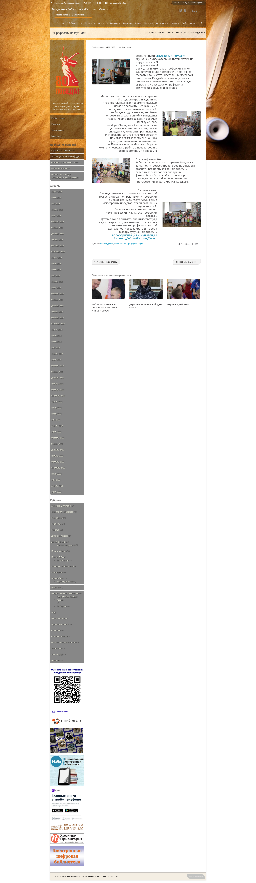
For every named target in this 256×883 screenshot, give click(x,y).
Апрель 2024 (57, 353)
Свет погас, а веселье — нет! (64, 162)
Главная (60, 23)
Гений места (57, 518)
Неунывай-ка (120, 243)
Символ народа (176, 304)
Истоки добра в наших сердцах (65, 156)
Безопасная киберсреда (62, 512)
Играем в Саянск (59, 551)
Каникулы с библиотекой (62, 566)
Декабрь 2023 (57, 377)
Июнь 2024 (56, 341)
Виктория (126, 47)
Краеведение (57, 572)
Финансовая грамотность (63, 642)
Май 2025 (55, 275)
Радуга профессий (65, 581)
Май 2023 (55, 419)
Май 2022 (55, 480)
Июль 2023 (56, 407)
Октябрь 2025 (57, 245)
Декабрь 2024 (57, 305)
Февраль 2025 (57, 293)
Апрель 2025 (57, 281)
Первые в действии (103, 304)
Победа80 (61, 606)
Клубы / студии (188, 23)
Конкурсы (174, 23)
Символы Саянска (59, 636)
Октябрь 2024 (57, 317)
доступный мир (58, 542)
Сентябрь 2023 (58, 395)
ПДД (53, 612)
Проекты (89, 23)
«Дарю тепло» (137, 304)
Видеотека (148, 23)
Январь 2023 (57, 444)
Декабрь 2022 (57, 450)
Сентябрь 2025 (58, 251)
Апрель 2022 (57, 486)
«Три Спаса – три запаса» (62, 150)
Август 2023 (56, 401)
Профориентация (173, 32)
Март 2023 (56, 431)
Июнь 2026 (56, 197)
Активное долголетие (61, 506)
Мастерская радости (66, 545)
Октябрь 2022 (57, 462)
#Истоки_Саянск (146, 238)
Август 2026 (56, 191)
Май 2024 (55, 347)
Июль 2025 (56, 263)
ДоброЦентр (62, 560)
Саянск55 (55, 630)
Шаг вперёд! (56, 654)
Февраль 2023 (57, 437)
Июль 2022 (56, 474)
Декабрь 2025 (57, 233)
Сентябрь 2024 (58, 323)
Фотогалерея (162, 23)
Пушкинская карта (59, 624)
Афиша (138, 23)
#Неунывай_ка (147, 235)
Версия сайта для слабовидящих (188, 2)
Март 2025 (56, 287)
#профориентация (124, 235)
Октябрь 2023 (57, 389)
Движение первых (59, 536)
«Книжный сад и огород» (107, 262)
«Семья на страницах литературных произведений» (64, 176)
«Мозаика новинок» (60, 168)
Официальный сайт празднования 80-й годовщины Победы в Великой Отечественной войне (67, 106)
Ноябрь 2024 (57, 311)
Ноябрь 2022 (57, 456)
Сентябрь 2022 (58, 468)
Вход (194, 11)
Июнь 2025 (56, 269)
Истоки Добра (106, 243)
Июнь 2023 (56, 413)
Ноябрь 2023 (57, 383)
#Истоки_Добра (124, 238)
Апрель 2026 (57, 209)
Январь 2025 (57, 299)
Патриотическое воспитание (64, 593)
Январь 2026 (57, 227)
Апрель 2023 (57, 425)
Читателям (128, 23)
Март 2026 (56, 215)
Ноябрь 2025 (57, 239)
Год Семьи (56, 524)
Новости (55, 587)
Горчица (55, 530)
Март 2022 (56, 492)
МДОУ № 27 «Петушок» (170, 55)
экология (55, 660)
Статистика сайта (196, 876)
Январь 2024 (57, 371)
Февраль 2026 (57, 221)
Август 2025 (56, 257)
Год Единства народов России (67, 598)
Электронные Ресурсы (107, 23)
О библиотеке (73, 23)
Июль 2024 (56, 335)
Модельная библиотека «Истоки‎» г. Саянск (80, 9)
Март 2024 (56, 359)
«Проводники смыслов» (186, 262)
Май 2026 (55, 203)
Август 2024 (56, 329)
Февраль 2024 (57, 365)
